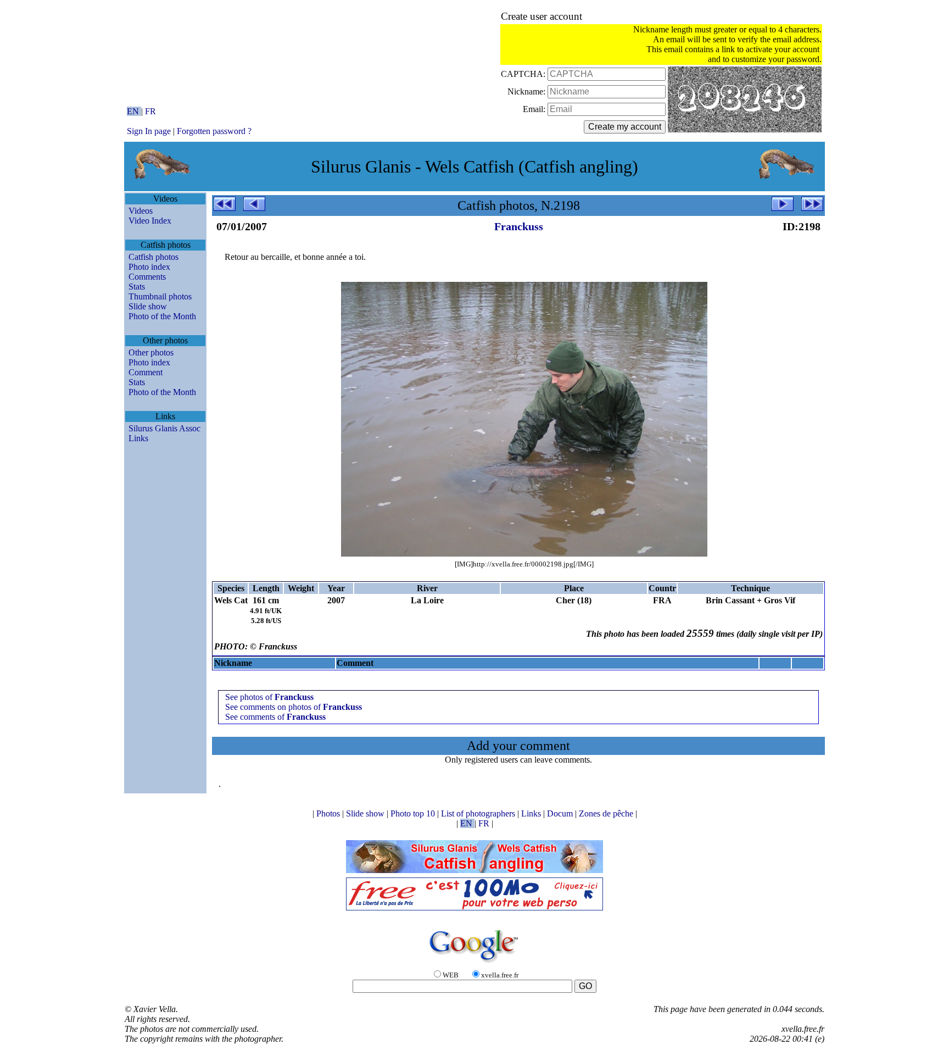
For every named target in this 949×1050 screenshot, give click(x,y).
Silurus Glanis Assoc (164, 428)
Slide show (148, 306)
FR (150, 111)
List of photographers (479, 813)
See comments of (275, 716)
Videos (141, 210)
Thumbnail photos (160, 296)
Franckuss (518, 226)
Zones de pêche (607, 813)
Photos (329, 813)
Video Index (150, 220)
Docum (561, 813)
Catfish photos (153, 257)
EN (134, 111)
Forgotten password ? (214, 131)
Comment (146, 372)
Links (138, 438)
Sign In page (149, 131)
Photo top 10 (413, 813)
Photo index (149, 266)
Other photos (151, 352)
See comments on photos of (293, 707)
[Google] (474, 963)
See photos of (269, 697)
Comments (147, 276)
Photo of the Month (162, 316)
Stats (137, 286)
